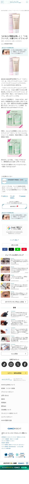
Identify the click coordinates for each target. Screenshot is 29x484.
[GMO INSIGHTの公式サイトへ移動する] (14, 427)
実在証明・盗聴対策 (5, 442)
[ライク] (27, 1)
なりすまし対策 (20, 446)
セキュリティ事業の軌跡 (6, 448)
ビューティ (16, 10)
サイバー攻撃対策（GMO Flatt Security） (9, 446)
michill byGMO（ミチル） (6, 10)
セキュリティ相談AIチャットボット (8, 440)
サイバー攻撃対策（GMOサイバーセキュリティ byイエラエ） (13, 444)
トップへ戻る (14, 240)
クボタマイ (26, 297)
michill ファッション (24, 341)
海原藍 (27, 316)
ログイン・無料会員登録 (14, 373)
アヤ (27, 264)
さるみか (26, 272)
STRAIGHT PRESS (8, 43)
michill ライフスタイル (23, 325)
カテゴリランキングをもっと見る (14, 302)
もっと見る (14, 353)
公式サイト (5, 196)
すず (27, 289)
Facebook (22, 196)
